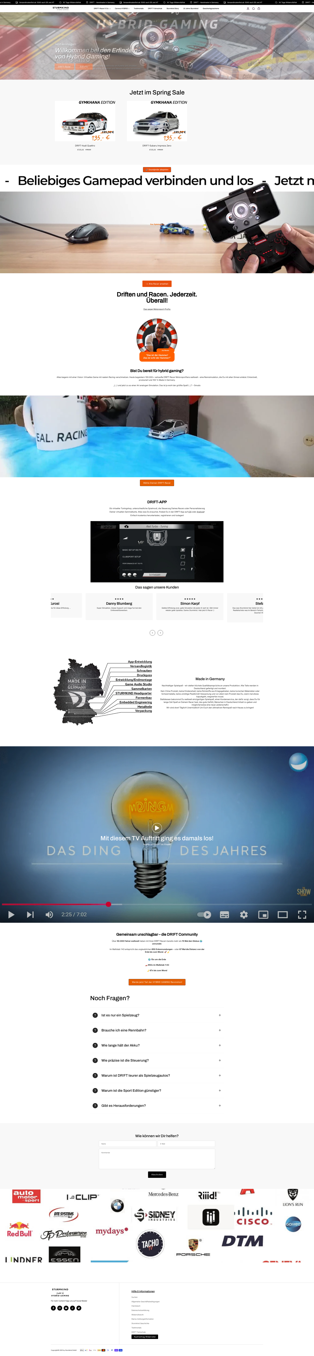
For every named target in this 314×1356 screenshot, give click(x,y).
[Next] (160, 633)
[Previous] (152, 633)
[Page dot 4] (308, 59)
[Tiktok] (72, 1308)
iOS (189, 512)
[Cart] (258, 8)
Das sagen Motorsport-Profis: (157, 309)
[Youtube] (66, 1308)
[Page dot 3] (308, 52)
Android (200, 512)
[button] (157, 828)
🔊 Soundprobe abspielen (157, 170)
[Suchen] (253, 8)
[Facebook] (53, 1308)
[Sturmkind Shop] (68, 8)
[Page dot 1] (308, 39)
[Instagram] (59, 1308)
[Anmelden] (248, 8)
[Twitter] (78, 1308)
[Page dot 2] (308, 46)
